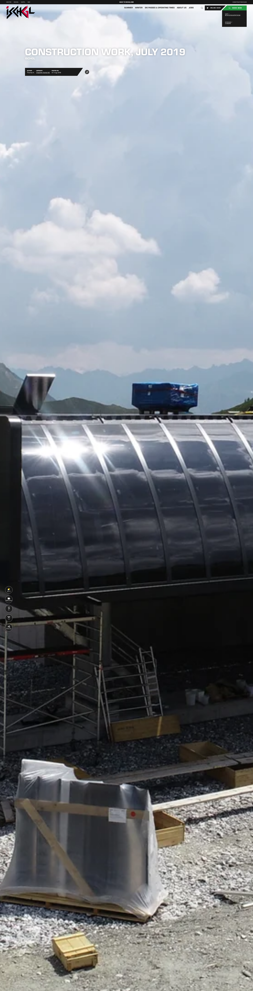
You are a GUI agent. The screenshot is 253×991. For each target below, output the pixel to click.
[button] (202, 7)
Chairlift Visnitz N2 (43, 73)
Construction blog (240, 2)
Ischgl (16, 2)
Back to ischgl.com (126, 2)
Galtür (8, 2)
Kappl (23, 2)
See (29, 2)
